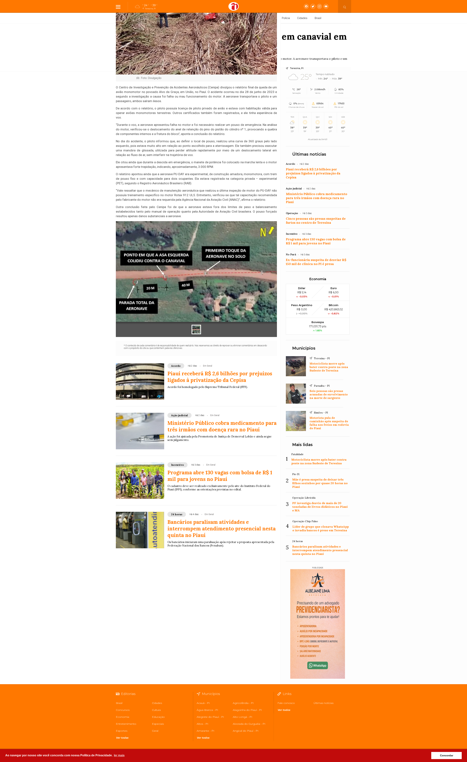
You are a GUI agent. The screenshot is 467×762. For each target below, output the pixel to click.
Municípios (303, 348)
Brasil (318, 18)
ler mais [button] (119, 755)
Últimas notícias (309, 154)
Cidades (302, 18)
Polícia (286, 18)
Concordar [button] (446, 755)
